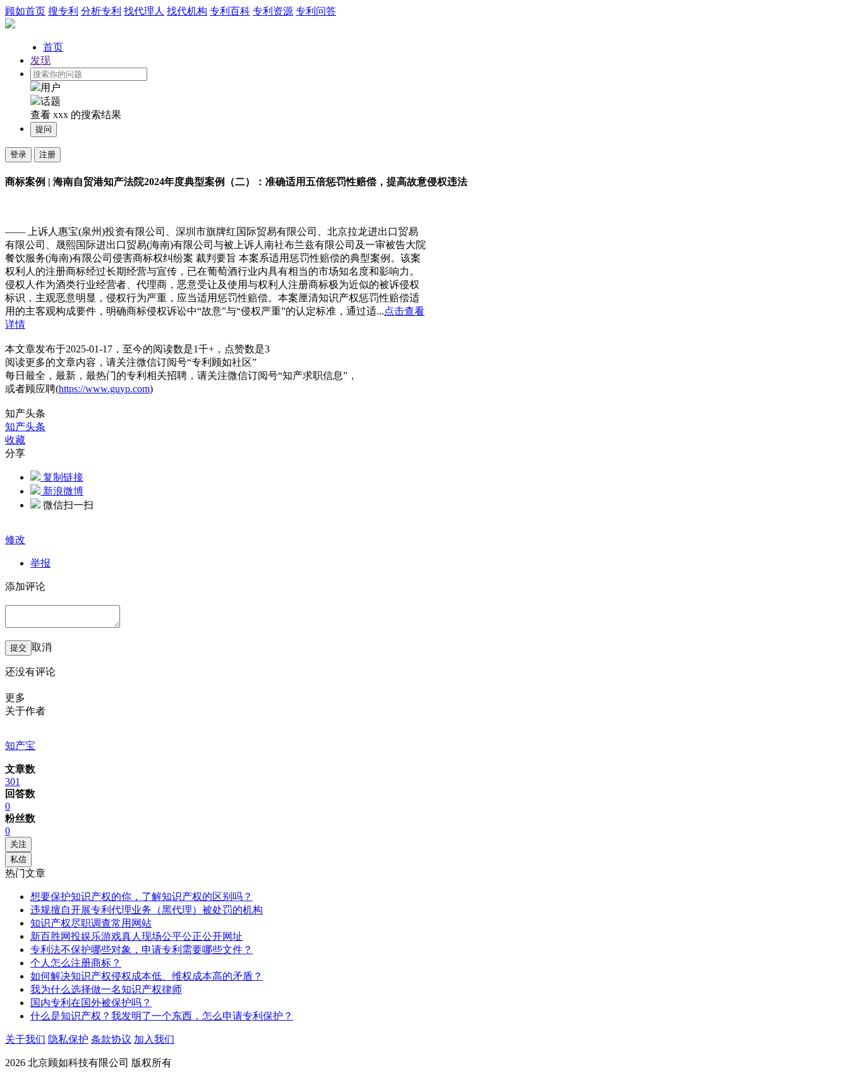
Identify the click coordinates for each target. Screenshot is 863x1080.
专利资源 (273, 11)
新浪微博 (61, 491)
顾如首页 (25, 11)
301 (12, 781)
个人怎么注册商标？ (75, 962)
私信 (18, 859)
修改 (15, 539)
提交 (18, 647)
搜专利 (63, 11)
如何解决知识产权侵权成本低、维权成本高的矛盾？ (146, 976)
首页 (53, 47)
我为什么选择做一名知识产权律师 (106, 989)
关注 (18, 844)
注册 (47, 154)
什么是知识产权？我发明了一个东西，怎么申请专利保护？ (161, 1016)
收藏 (15, 440)
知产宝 (20, 745)
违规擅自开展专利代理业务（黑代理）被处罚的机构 (146, 909)
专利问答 (316, 11)
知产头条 (25, 426)
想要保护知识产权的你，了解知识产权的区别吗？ (141, 896)
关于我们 (25, 1039)
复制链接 (61, 477)
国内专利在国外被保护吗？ (91, 1002)
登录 (18, 154)
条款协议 (111, 1039)
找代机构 (187, 11)
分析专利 (101, 11)
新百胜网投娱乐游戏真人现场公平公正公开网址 (136, 936)
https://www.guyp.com (104, 388)
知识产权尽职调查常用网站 (91, 923)
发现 (40, 60)
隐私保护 (68, 1039)
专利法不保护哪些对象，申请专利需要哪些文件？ (141, 949)
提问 (43, 129)
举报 (40, 563)
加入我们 (154, 1039)
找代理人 (144, 11)
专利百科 (230, 11)
